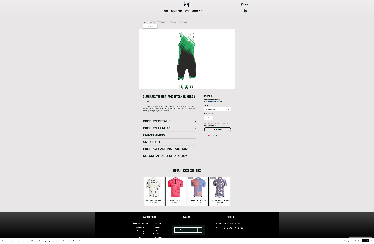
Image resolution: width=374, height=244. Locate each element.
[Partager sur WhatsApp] (213, 135)
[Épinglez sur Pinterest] (209, 135)
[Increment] (211, 118)
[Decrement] (206, 118)
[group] (187, 191)
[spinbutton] (209, 118)
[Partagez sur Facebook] (205, 135)
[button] (245, 10)
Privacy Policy (77, 241)
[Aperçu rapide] (153, 187)
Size (206, 105)
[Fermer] (371, 240)
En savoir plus (218, 101)
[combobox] (217, 109)
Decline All (356, 241)
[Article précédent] (140, 191)
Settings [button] (346, 241)
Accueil (146, 22)
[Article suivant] (233, 191)
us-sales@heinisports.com (231, 224)
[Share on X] (216, 135)
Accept (365, 241)
